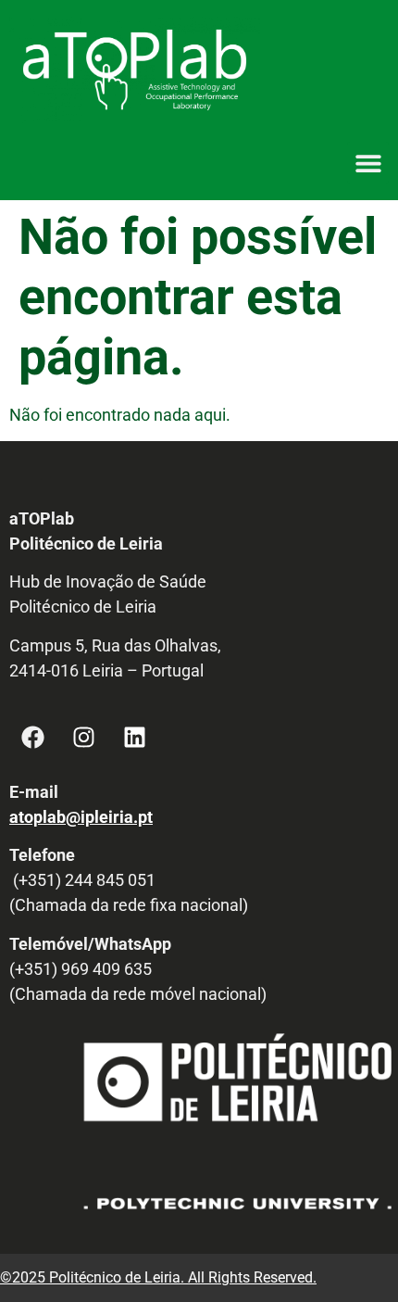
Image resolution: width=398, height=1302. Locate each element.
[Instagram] (83, 737)
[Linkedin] (134, 737)
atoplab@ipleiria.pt (81, 817)
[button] (368, 162)
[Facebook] (32, 737)
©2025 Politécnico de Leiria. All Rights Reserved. (158, 1277)
